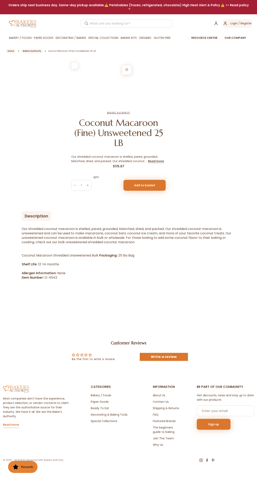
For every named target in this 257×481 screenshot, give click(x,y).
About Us (159, 395)
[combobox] (126, 24)
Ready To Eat (100, 408)
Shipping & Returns (166, 408)
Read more (156, 161)
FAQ (155, 415)
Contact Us (161, 402)
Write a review (164, 356)
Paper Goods (100, 402)
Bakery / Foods (101, 395)
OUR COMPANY (235, 38)
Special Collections (104, 421)
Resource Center (204, 38)
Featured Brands (164, 421)
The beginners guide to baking (163, 429)
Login (234, 23)
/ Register (245, 23)
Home (11, 51)
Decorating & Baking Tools (109, 415)
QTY (96, 177)
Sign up (213, 424)
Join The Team (163, 438)
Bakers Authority (32, 51)
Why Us (158, 445)
